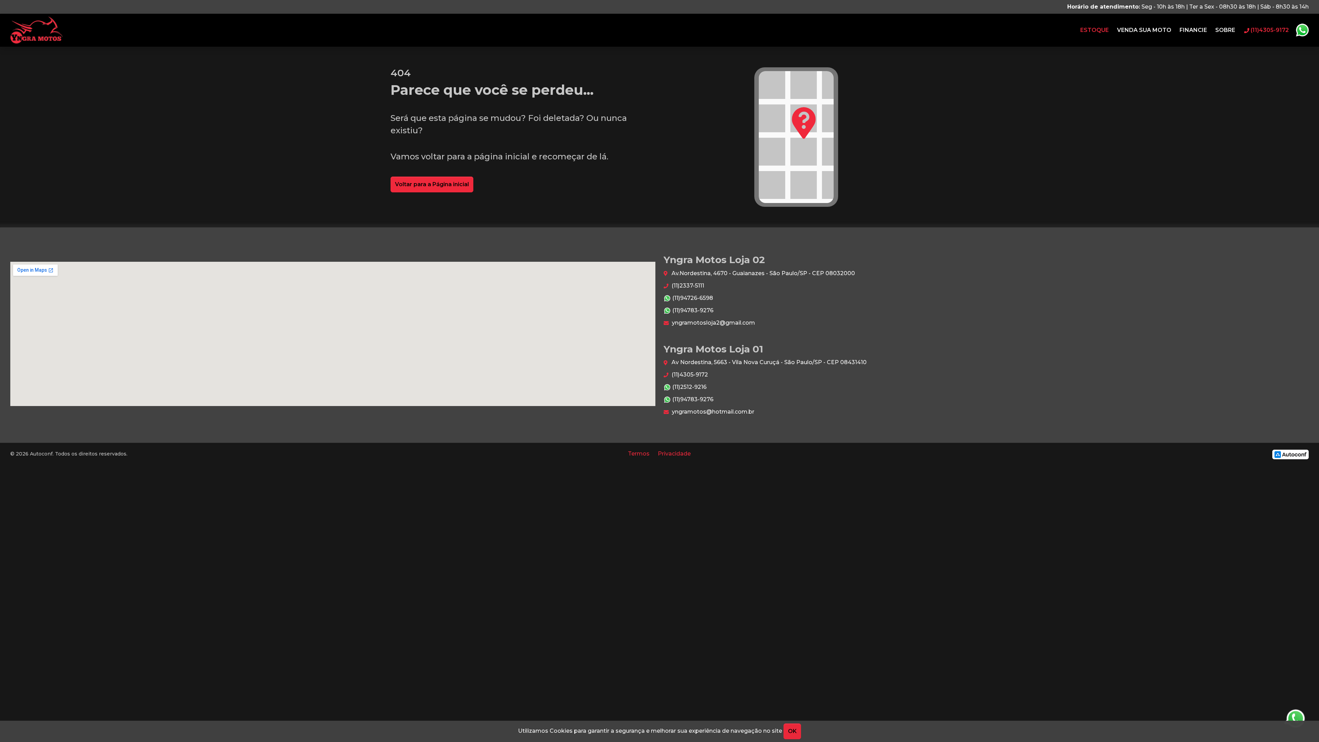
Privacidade (674, 453)
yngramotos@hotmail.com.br (712, 411)
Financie (1193, 30)
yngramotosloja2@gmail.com (712, 322)
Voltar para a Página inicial (432, 184)
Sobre (1225, 30)
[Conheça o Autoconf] (1290, 454)
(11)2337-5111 (687, 285)
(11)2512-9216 (689, 387)
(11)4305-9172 (689, 374)
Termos (639, 453)
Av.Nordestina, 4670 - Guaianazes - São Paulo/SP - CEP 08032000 (762, 273)
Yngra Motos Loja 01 (36, 30)
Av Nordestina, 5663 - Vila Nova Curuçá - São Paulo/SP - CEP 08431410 (768, 362)
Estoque (1094, 30)
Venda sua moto (1144, 30)
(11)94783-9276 (692, 310)
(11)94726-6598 (692, 298)
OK (792, 731)
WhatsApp (1302, 30)
